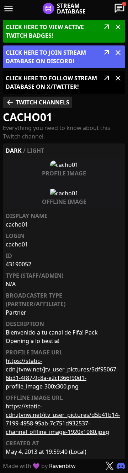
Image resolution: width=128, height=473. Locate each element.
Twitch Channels (37, 102)
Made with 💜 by (39, 466)
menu (8, 8)
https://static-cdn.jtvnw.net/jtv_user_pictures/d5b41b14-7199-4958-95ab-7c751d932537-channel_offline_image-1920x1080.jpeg (63, 419)
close (118, 27)
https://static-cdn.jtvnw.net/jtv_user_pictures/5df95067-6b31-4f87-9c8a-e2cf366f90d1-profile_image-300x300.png (62, 373)
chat (119, 8)
